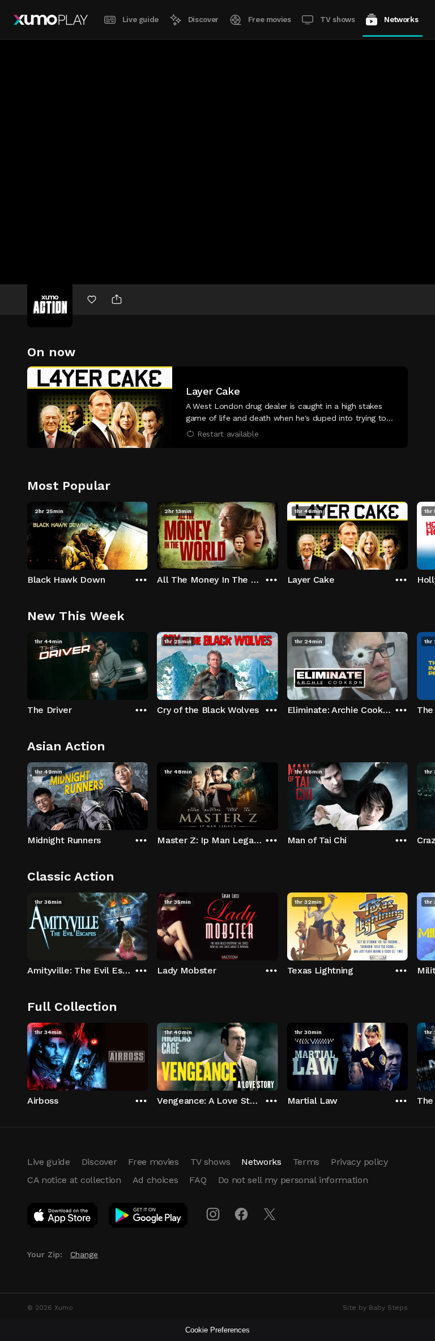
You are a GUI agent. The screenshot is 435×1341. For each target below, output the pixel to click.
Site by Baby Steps (375, 1308)
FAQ (197, 1180)
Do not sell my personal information (293, 1180)
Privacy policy (359, 1161)
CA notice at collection (74, 1180)
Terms (306, 1161)
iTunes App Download (62, 1217)
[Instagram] (212, 1214)
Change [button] (84, 1254)
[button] (217, 407)
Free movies (269, 19)
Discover (203, 19)
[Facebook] (241, 1214)
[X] (269, 1214)
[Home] (51, 20)
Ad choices (155, 1180)
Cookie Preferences (217, 1330)
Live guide (140, 19)
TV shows (337, 19)
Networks (401, 19)
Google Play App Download (148, 1217)
